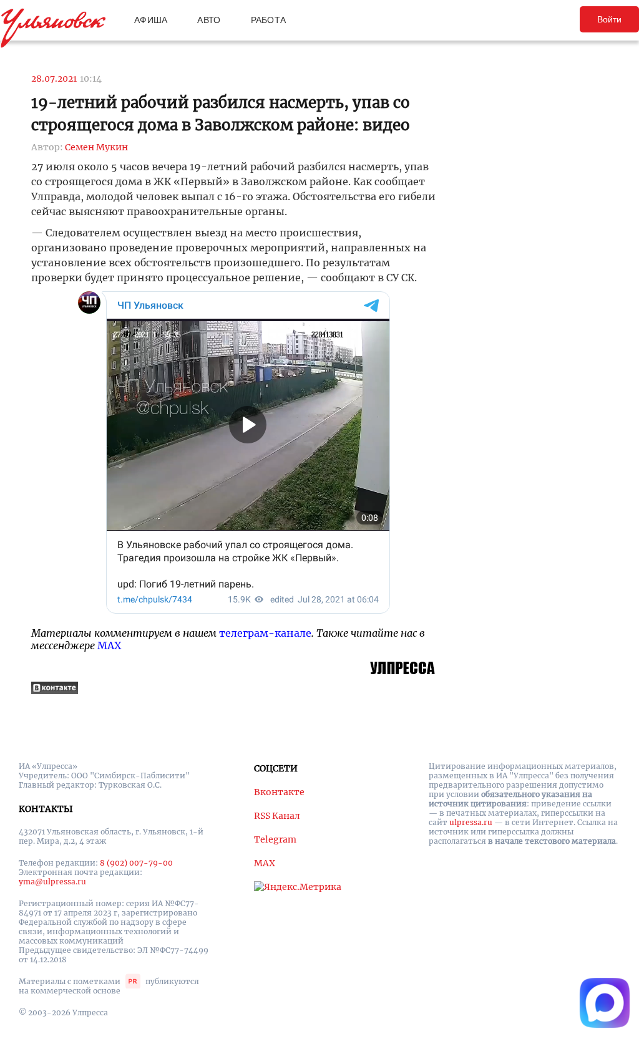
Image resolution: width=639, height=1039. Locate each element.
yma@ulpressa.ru (52, 881)
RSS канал (277, 815)
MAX (109, 645)
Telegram (275, 839)
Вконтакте (279, 792)
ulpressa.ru (470, 822)
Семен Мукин (96, 147)
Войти (609, 19)
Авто (208, 20)
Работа (268, 20)
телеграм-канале (265, 633)
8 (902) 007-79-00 (136, 862)
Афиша (150, 20)
